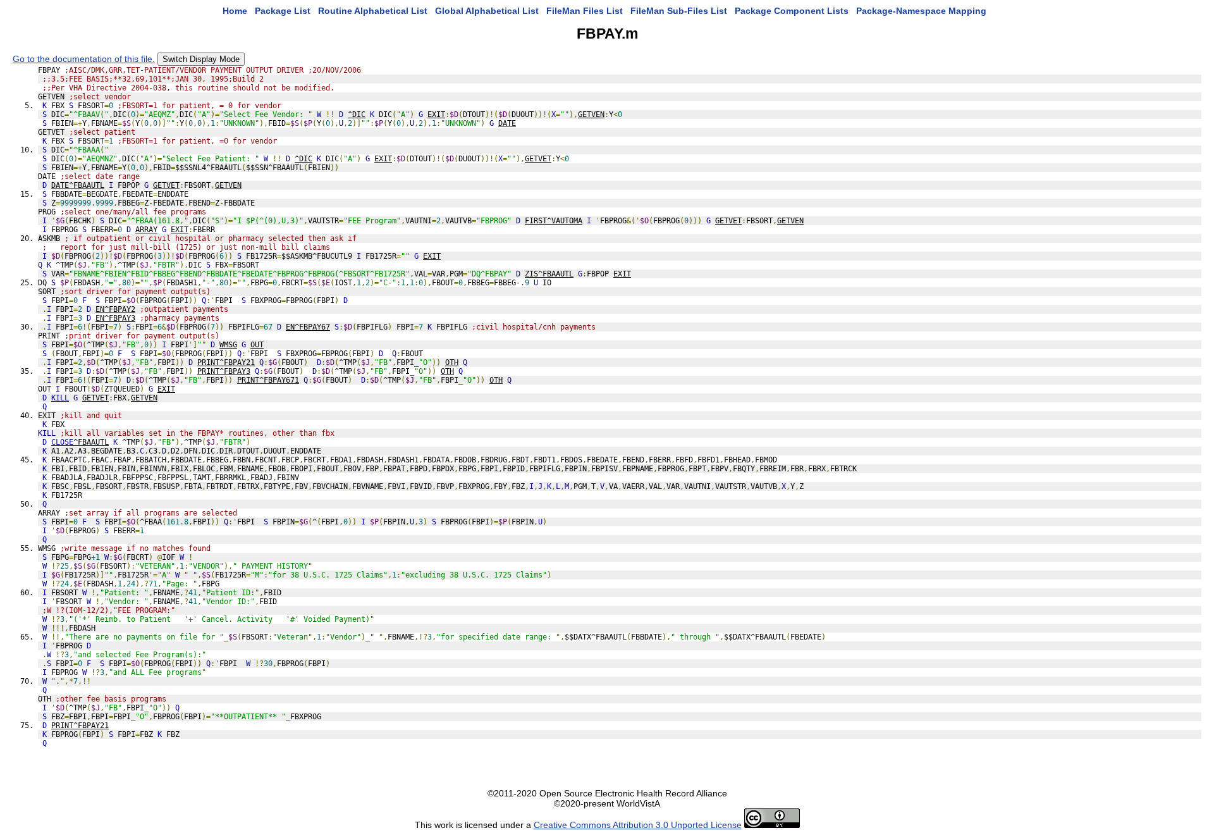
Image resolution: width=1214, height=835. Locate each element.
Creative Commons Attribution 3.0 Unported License (638, 825)
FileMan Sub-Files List (678, 11)
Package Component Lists (792, 11)
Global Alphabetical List (487, 11)
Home (235, 11)
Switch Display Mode (201, 59)
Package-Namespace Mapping (921, 11)
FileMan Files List (584, 11)
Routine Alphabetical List (372, 11)
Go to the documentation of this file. (84, 59)
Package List (282, 11)
